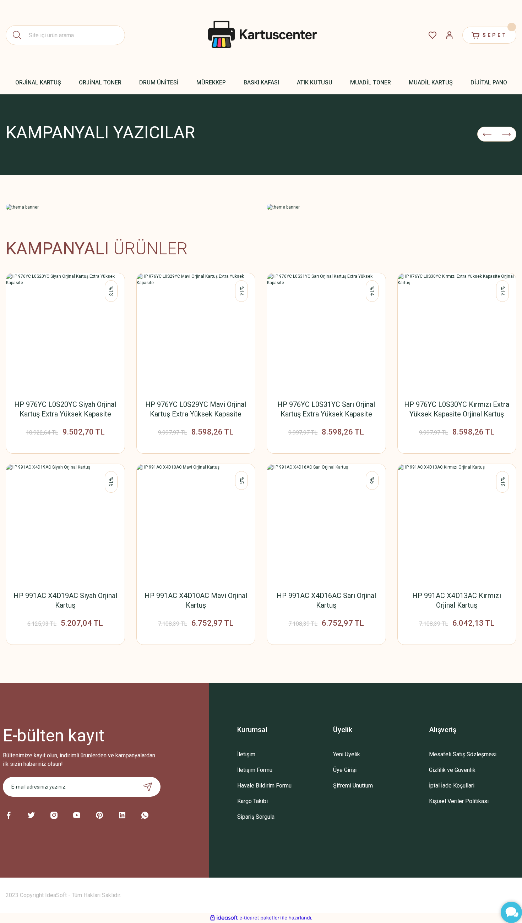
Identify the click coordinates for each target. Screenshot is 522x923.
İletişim (246, 754)
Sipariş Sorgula (255, 816)
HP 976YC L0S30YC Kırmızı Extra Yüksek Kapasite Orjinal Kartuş (456, 409)
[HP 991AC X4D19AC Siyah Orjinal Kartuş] (65, 523)
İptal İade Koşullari (451, 785)
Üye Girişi (345, 770)
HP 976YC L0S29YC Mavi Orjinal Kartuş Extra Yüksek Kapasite (195, 409)
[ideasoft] (224, 917)
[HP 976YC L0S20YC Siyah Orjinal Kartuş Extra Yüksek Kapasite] (65, 332)
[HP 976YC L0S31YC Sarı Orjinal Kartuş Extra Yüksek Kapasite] (326, 332)
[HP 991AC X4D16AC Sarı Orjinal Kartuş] (326, 523)
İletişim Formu (254, 770)
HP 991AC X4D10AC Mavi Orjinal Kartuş (196, 600)
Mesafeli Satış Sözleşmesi (462, 754)
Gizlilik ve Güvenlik (452, 770)
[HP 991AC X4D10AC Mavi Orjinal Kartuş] (196, 523)
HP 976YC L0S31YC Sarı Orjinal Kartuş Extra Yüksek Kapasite (326, 409)
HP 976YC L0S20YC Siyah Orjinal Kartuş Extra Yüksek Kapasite (65, 409)
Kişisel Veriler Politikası (459, 801)
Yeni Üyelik (346, 754)
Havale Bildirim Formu (264, 785)
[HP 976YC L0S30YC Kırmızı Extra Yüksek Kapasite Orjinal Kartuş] (457, 332)
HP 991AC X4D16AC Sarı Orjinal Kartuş (326, 600)
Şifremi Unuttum (353, 785)
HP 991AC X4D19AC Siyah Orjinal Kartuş (65, 600)
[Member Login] (449, 35)
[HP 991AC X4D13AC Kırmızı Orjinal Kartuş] (457, 523)
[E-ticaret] (260, 918)
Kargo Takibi (252, 801)
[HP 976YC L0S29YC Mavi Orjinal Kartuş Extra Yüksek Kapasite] (196, 332)
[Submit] (148, 787)
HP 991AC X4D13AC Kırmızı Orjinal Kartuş (456, 600)
